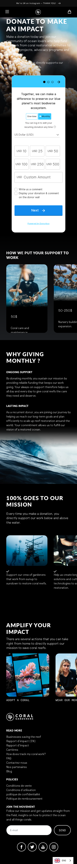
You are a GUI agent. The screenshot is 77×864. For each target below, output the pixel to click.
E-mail (14, 830)
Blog (9, 771)
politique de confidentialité (23, 794)
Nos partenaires (16, 767)
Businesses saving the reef (23, 736)
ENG (64, 860)
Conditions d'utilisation (21, 790)
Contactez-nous (16, 762)
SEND (62, 830)
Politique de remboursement (24, 798)
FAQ (8, 758)
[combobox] (63, 860)
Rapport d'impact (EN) (21, 741)
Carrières (12, 749)
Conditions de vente (19, 785)
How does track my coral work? (26, 754)
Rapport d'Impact (17, 745)
